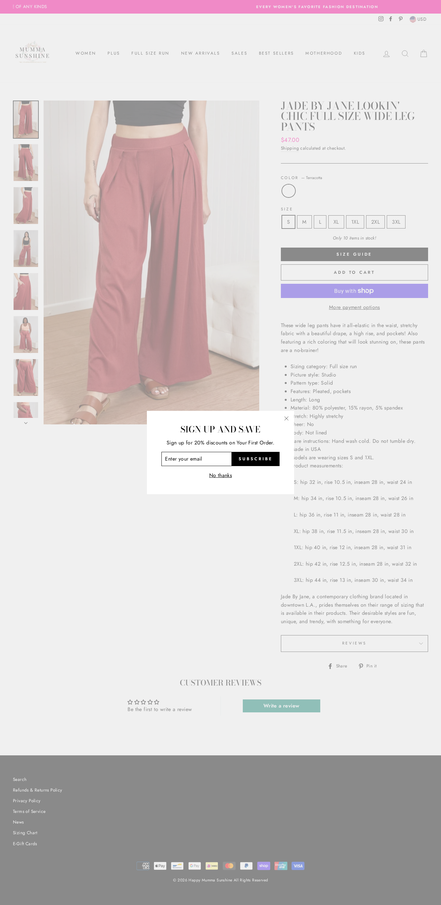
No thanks (220, 475)
